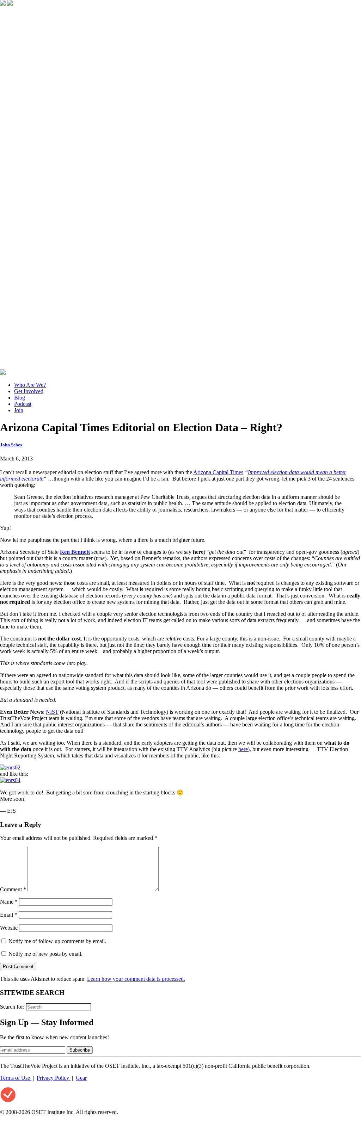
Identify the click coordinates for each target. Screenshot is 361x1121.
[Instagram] (180, 366)
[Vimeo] (3, 373)
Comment (13, 889)
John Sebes (11, 444)
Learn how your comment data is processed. (136, 979)
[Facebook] (3, 4)
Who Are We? (30, 385)
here (243, 749)
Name (9, 902)
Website (9, 928)
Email (8, 915)
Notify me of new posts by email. (45, 954)
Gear (81, 1078)
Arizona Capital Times (218, 472)
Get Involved (28, 391)
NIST (52, 712)
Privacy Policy (54, 1078)
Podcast (22, 404)
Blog (19, 398)
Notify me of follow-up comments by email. (57, 941)
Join (18, 410)
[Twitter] (10, 4)
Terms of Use (15, 1078)
